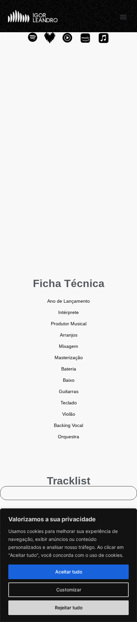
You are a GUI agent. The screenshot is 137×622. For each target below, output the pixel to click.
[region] (68, 565)
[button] (123, 16)
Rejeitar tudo (68, 607)
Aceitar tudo (68, 571)
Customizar (68, 589)
